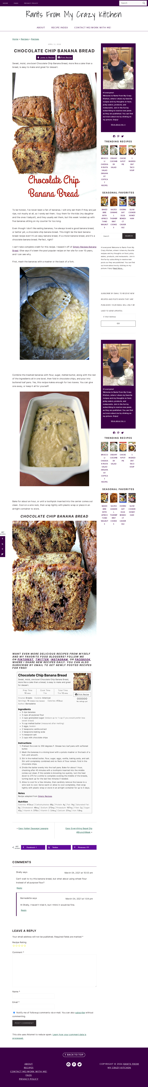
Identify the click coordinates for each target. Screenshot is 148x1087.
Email (16, 1002)
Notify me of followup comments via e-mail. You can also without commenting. (52, 1014)
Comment (18, 952)
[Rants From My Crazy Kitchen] (74, 19)
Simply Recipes (45, 796)
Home (15, 39)
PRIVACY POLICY (28, 1079)
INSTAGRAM (59, 659)
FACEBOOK (82, 659)
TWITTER (42, 659)
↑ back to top (74, 1055)
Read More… (118, 268)
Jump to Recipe (47, 57)
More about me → (118, 125)
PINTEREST (26, 659)
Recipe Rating (19, 942)
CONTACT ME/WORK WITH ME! (28, 1072)
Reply (19, 888)
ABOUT (29, 1064)
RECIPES (29, 1068)
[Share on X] (2, 544)
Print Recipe (66, 57)
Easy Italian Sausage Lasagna (33, 828)
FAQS (29, 1075)
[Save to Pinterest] (2, 549)
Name (16, 991)
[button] (78, 698)
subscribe (80, 1012)
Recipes (25, 39)
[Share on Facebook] (2, 538)
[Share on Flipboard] (2, 554)
